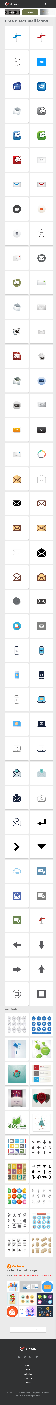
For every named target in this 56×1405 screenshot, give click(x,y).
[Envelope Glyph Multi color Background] (12, 1311)
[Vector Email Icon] (47, 1286)
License (28, 1366)
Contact (28, 1383)
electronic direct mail (41, 1275)
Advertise (28, 1374)
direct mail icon (21, 1275)
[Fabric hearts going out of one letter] (12, 1299)
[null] (30, 1286)
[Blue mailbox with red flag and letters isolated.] (13, 1286)
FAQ (28, 1370)
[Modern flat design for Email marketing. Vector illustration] (27, 1311)
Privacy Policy (28, 1378)
